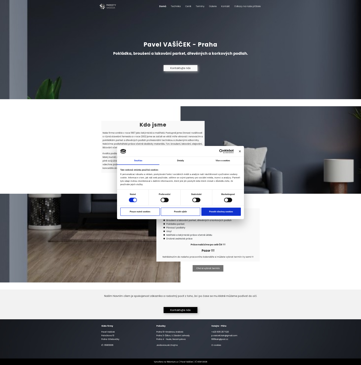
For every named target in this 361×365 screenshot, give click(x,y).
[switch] (165, 200)
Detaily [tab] (180, 160)
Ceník (188, 6)
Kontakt (225, 6)
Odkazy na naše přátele (247, 6)
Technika (176, 6)
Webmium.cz (173, 361)
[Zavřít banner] (240, 151)
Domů (162, 6)
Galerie (213, 6)
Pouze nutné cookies (140, 212)
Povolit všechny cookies (221, 212)
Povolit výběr (180, 212)
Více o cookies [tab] (223, 160)
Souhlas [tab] (138, 160)
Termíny (200, 6)
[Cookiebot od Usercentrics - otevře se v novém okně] (221, 151)
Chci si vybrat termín (208, 268)
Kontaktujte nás (180, 68)
